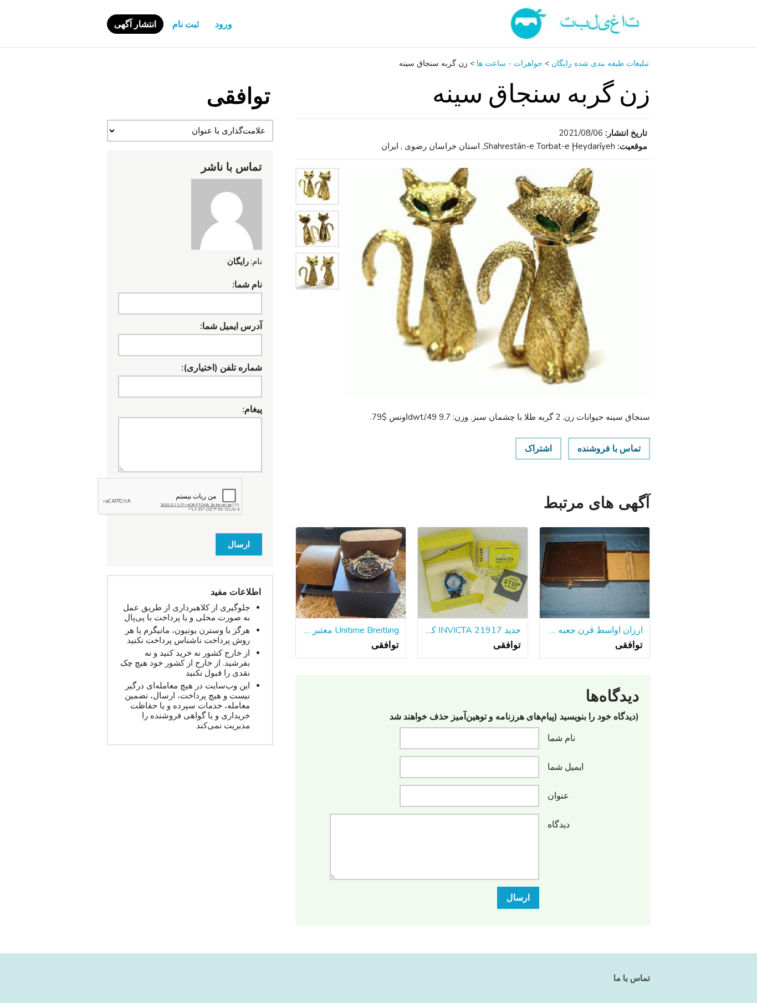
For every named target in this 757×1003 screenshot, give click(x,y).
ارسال (518, 898)
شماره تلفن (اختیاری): (221, 368)
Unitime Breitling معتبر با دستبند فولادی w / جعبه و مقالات (351, 630)
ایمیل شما (566, 766)
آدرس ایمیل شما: (231, 326)
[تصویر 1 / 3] (497, 282)
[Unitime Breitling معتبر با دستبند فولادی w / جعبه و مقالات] (351, 573)
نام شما (561, 737)
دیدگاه (559, 824)
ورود (223, 24)
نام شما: (247, 285)
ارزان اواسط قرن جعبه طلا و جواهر (594, 630)
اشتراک (538, 449)
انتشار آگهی (135, 24)
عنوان (558, 795)
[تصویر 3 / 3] (317, 292)
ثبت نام (185, 24)
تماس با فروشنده (609, 449)
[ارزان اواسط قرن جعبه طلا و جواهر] (594, 573)
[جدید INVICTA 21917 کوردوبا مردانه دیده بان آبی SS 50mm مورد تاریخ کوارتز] (473, 573)
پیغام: (252, 409)
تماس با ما (631, 978)
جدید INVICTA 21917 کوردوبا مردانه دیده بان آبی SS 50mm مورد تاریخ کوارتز (472, 630)
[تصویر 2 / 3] (317, 249)
